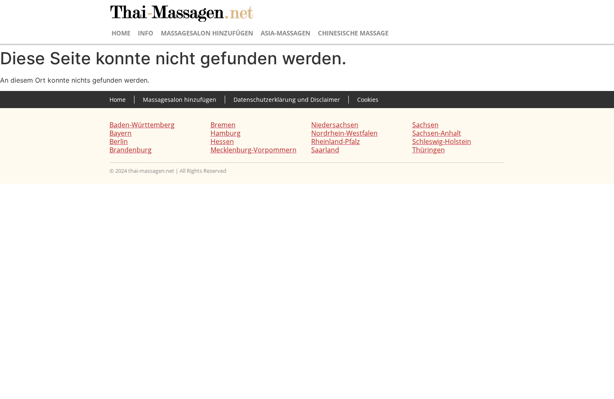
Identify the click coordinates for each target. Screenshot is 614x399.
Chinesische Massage (353, 33)
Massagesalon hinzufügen (207, 33)
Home (121, 33)
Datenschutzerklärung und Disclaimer (286, 100)
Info (145, 33)
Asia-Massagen (285, 33)
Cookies (367, 100)
